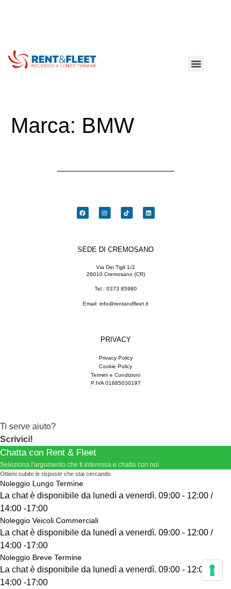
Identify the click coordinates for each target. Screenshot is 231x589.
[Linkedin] (149, 213)
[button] (196, 64)
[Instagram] (105, 213)
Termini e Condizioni (115, 375)
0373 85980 (121, 289)
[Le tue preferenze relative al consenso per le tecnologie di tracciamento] (212, 570)
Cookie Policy (115, 366)
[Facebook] (83, 213)
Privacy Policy (116, 358)
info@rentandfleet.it (123, 304)
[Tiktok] (127, 213)
